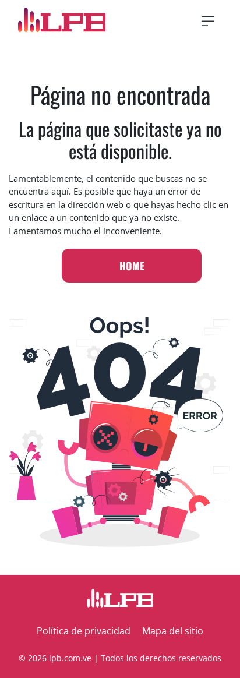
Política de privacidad (83, 630)
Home (131, 265)
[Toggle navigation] (208, 21)
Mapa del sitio (172, 630)
